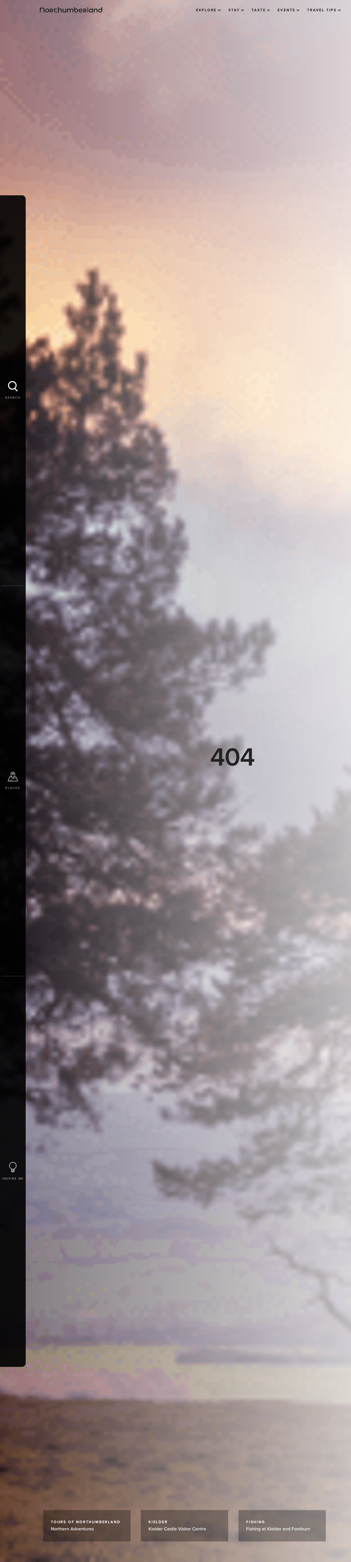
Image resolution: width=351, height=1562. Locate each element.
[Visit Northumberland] (71, 10)
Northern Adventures (85, 1526)
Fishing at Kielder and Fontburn (278, 1526)
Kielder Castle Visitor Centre (177, 1526)
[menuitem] (208, 10)
